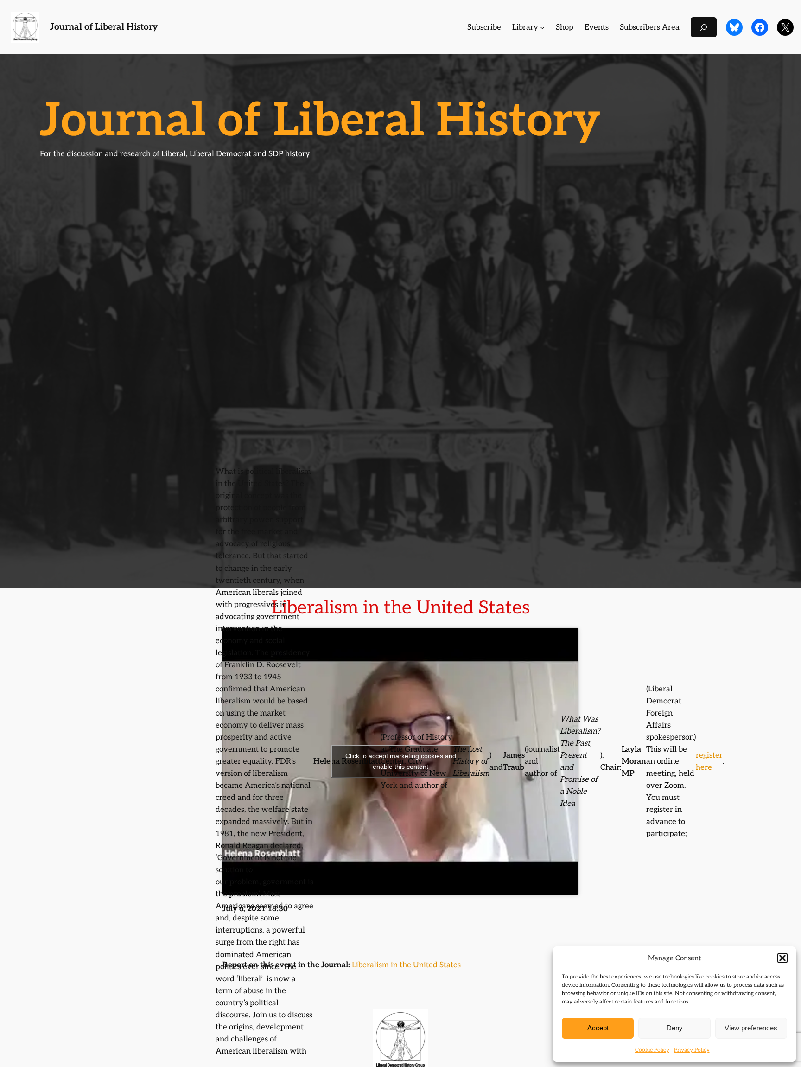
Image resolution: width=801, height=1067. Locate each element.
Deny (675, 1028)
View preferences (751, 1028)
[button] (782, 958)
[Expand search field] (704, 27)
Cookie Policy (652, 1050)
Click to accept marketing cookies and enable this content (400, 761)
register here (709, 761)
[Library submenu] (542, 27)
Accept (598, 1028)
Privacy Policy (692, 1050)
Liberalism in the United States (406, 965)
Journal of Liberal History (104, 27)
